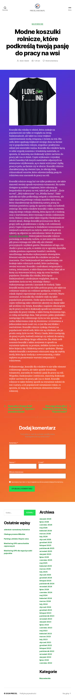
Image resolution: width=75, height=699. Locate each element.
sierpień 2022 (45, 657)
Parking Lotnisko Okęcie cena (16, 539)
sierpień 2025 (45, 554)
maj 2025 (43, 563)
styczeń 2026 (45, 539)
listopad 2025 (45, 545)
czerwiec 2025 (45, 560)
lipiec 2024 (44, 589)
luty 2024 (43, 604)
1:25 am (37, 61)
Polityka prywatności (28, 693)
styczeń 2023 (45, 642)
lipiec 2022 (44, 660)
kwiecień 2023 (45, 634)
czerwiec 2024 (45, 592)
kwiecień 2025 (45, 566)
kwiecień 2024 (45, 598)
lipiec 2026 (44, 522)
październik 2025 (46, 548)
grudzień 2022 (45, 645)
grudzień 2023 (45, 610)
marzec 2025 (45, 569)
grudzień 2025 (45, 542)
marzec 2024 (45, 601)
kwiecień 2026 (45, 531)
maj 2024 (43, 595)
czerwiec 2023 (45, 628)
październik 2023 (46, 616)
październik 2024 (46, 584)
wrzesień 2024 (45, 587)
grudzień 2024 (45, 578)
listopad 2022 (45, 648)
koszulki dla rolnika (19, 236)
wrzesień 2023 (45, 619)
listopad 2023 (45, 613)
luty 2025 (43, 572)
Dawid (26, 61)
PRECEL (14, 693)
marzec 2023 (45, 636)
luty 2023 (43, 639)
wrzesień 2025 (45, 551)
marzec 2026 (45, 534)
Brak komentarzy (52, 61)
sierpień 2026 (45, 519)
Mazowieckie (37, 24)
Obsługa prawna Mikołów (14, 534)
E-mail (41, 462)
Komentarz (13, 443)
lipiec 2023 (44, 625)
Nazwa (12, 462)
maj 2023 (43, 631)
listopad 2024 (45, 581)
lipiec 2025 (44, 557)
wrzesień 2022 (45, 654)
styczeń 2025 (45, 575)
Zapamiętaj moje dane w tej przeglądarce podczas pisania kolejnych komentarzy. (37, 482)
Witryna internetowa (16, 472)
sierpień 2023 (45, 622)
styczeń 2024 (45, 607)
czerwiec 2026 (45, 525)
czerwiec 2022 (45, 663)
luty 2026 (43, 537)
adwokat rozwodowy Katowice (17, 530)
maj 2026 (43, 528)
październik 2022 (46, 651)
